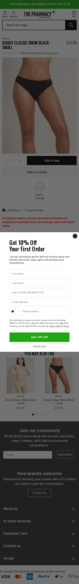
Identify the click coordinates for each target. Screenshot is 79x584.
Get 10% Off (39, 337)
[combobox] (15, 311)
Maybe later (39, 346)
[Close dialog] (75, 236)
